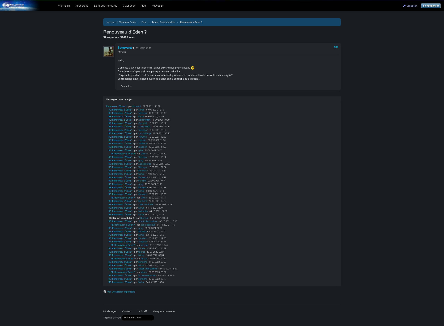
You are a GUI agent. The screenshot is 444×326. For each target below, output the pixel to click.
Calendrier (129, 5)
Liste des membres (105, 5)
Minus (141, 109)
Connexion (411, 6)
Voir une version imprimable (121, 291)
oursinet (142, 180)
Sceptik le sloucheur (148, 221)
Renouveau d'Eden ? (116, 106)
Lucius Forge (144, 133)
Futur (144, 22)
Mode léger (110, 311)
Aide (143, 5)
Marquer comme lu (164, 311)
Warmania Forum (127, 22)
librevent (125, 48)
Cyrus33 (142, 123)
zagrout (142, 140)
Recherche (81, 5)
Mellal (141, 282)
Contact (127, 311)
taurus (141, 252)
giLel (140, 150)
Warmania (64, 5)
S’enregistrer (431, 5)
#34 (336, 47)
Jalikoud (142, 143)
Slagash (142, 147)
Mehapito (143, 211)
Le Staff (142, 311)
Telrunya (142, 113)
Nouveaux (157, 5)
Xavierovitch (144, 119)
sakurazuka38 (145, 204)
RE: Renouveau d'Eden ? (121, 109)
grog (140, 160)
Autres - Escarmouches (163, 22)
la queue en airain (147, 275)
